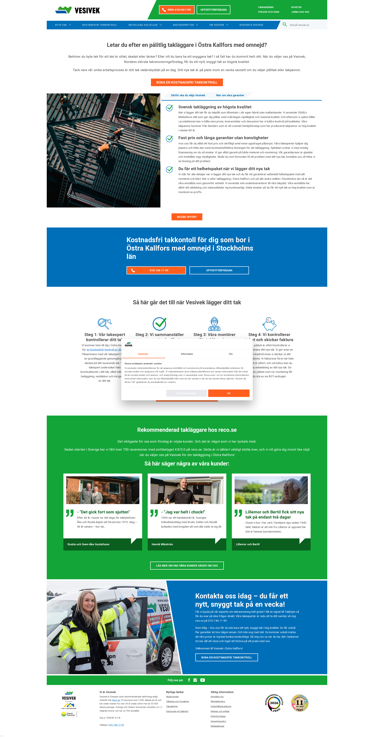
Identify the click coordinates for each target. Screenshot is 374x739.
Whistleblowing (218, 701)
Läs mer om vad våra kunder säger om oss (187, 565)
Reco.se (116, 700)
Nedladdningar (217, 726)
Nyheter (296, 7)
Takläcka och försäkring (177, 701)
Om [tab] (231, 354)
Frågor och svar (268, 12)
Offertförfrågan (213, 9)
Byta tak (61, 25)
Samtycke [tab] (143, 354)
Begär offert (187, 217)
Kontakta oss (217, 696)
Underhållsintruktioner (221, 706)
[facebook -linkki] (189, 680)
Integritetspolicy (218, 721)
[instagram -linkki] (195, 680)
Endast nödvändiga (186, 393)
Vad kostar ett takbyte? (177, 711)
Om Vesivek (217, 25)
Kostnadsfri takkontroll (99, 25)
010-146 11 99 (159, 270)
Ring (179, 9)
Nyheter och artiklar (220, 711)
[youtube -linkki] (202, 680)
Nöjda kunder (172, 696)
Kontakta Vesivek (251, 25)
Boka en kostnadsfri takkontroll (186, 82)
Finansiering (266, 7)
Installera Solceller (143, 25)
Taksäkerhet (172, 706)
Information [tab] (187, 354)
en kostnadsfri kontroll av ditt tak (107, 349)
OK (229, 393)
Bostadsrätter (184, 25)
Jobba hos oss (300, 12)
